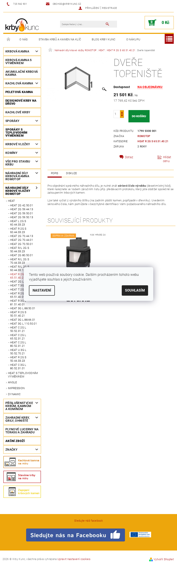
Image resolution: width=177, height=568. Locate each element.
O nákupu (133, 39)
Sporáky (12, 121)
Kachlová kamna (19, 83)
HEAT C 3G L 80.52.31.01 (18, 366)
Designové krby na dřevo (20, 102)
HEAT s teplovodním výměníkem (23, 374)
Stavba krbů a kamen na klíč (60, 39)
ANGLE (12, 382)
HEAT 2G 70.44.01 (21, 239)
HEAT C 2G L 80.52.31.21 (18, 344)
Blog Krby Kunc (103, 39)
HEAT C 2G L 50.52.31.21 (18, 329)
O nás (23, 39)
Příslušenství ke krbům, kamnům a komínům (19, 406)
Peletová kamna (19, 92)
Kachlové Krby (17, 112)
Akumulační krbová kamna (21, 73)
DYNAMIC (14, 394)
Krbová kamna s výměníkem (18, 61)
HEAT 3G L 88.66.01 (22, 319)
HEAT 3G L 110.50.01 (23, 323)
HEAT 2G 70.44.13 (21, 236)
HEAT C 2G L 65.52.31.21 (18, 336)
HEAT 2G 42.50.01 (21, 205)
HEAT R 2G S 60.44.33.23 (18, 230)
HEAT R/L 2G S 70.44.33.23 (19, 261)
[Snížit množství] (122, 116)
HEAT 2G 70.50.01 (21, 244)
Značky (11, 449)
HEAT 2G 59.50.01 (21, 213)
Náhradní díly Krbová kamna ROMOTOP (17, 176)
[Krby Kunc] (22, 25)
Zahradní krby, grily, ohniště (17, 419)
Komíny (11, 153)
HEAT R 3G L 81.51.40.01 (18, 302)
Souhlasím (135, 290)
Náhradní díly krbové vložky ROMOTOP (17, 191)
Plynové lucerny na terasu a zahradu (22, 431)
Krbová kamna (17, 51)
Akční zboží (15, 441)
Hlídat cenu (167, 159)
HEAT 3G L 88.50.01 (22, 308)
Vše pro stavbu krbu (17, 163)
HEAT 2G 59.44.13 (21, 209)
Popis (54, 173)
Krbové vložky (17, 144)
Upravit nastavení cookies (73, 559)
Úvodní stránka (8, 39)
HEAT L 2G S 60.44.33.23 (18, 222)
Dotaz (129, 157)
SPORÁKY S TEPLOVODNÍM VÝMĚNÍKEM (16, 132)
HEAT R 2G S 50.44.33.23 (18, 359)
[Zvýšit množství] (122, 112)
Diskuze (71, 173)
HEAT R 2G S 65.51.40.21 (152, 141)
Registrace (109, 8)
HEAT (11, 200)
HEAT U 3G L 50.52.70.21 (18, 351)
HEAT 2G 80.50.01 (21, 255)
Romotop (143, 136)
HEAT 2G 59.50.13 (21, 217)
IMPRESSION (16, 388)
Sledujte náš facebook (88, 520)
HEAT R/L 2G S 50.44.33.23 (19, 249)
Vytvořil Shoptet (164, 559)
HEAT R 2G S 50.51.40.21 (18, 314)
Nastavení (42, 290)
